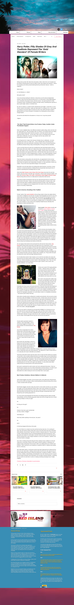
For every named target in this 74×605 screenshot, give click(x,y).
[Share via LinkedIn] (22, 464)
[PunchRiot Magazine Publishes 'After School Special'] (37, 480)
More (45, 36)
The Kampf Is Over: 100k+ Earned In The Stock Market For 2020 (54, 487)
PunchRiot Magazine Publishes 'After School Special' (35, 487)
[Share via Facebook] (17, 464)
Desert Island (39, 36)
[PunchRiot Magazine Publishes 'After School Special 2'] (19, 480)
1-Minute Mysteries (20, 36)
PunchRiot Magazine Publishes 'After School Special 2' (18, 487)
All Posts (13, 36)
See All (61, 474)
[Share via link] (25, 464)
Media (34, 36)
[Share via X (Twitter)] (20, 464)
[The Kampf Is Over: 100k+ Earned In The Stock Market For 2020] (54, 480)
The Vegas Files (28, 36)
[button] (51, 36)
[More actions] (56, 43)
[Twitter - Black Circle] (54, 516)
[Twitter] (61, 29)
